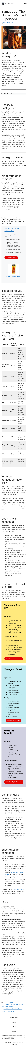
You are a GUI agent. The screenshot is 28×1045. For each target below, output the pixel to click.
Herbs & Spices (8, 1002)
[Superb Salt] (8, 3)
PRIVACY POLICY (14, 1017)
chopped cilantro (17, 694)
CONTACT (14, 1031)
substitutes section (18, 889)
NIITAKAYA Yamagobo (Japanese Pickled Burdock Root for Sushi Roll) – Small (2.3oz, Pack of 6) (13, 276)
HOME (14, 1026)
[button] (20, 3)
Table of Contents (8, 93)
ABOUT (14, 1022)
